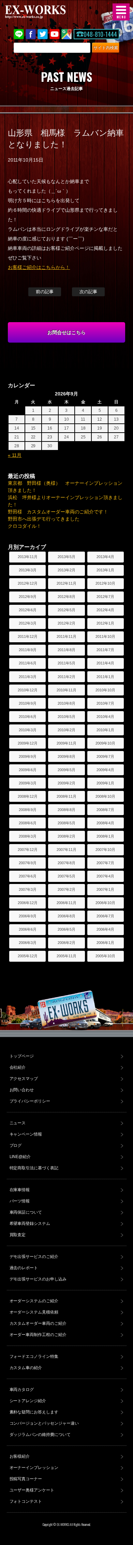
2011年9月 (27, 650)
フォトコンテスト (26, 1501)
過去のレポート (24, 1267)
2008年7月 (105, 810)
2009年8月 (66, 756)
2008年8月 (66, 810)
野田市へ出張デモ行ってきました (43, 519)
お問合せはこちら (66, 332)
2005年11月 (66, 956)
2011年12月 (28, 636)
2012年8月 (66, 597)
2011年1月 (105, 677)
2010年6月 (27, 717)
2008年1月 (105, 836)
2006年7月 (105, 916)
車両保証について (26, 1212)
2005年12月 (28, 956)
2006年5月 (66, 929)
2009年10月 (105, 743)
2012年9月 (27, 597)
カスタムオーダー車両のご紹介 (38, 1323)
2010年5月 (66, 717)
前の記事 (45, 291)
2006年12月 (28, 903)
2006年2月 (66, 943)
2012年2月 (66, 623)
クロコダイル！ (24, 526)
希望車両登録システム (30, 1223)
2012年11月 (66, 583)
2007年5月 (66, 876)
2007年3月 (27, 889)
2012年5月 (66, 610)
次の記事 (88, 291)
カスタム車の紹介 (26, 1367)
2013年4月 (105, 557)
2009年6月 (27, 770)
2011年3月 (27, 677)
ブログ (16, 1145)
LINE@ (19, 34)
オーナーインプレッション (34, 1467)
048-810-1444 (100, 34)
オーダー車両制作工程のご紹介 (38, 1334)
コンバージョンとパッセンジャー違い (44, 1423)
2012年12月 (28, 583)
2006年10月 (105, 903)
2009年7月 (105, 756)
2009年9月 (27, 756)
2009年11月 (66, 743)
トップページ (22, 1056)
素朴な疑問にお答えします (34, 1412)
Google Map (66, 34)
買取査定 (18, 1234)
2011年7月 (105, 650)
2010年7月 (105, 703)
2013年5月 (66, 557)
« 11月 (14, 455)
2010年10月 (105, 690)
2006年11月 (66, 903)
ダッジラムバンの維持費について (40, 1434)
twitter (43, 34)
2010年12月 (28, 690)
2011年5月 (66, 663)
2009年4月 (105, 770)
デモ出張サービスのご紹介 (34, 1256)
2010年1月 (105, 730)
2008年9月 (27, 810)
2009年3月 (27, 783)
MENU (121, 11)
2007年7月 (105, 863)
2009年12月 (28, 743)
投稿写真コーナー (26, 1478)
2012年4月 (105, 610)
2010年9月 (27, 703)
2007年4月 (105, 876)
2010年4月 (105, 717)
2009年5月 (66, 770)
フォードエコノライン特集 (34, 1356)
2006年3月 (27, 943)
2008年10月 (105, 796)
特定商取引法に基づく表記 (34, 1168)
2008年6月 (27, 823)
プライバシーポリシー (30, 1101)
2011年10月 (105, 636)
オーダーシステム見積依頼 (34, 1312)
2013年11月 (28, 557)
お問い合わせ (22, 1090)
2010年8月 (66, 703)
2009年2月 (66, 783)
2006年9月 (27, 916)
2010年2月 (66, 730)
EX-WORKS (46, 11)
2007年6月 (27, 876)
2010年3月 (27, 730)
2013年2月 (66, 570)
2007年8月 (66, 863)
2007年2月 (66, 889)
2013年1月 (105, 570)
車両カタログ (22, 1389)
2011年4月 (105, 663)
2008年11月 (66, 796)
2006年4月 (105, 929)
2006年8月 (66, 916)
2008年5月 (66, 823)
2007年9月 (27, 863)
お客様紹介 (20, 1456)
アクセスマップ (24, 1078)
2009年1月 (105, 783)
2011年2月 (66, 677)
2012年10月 (105, 583)
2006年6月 (27, 929)
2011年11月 (66, 636)
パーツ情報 (20, 1201)
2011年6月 (27, 663)
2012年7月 (105, 597)
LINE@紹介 (20, 1156)
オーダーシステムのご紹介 (34, 1301)
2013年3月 (27, 570)
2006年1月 (105, 943)
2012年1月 (105, 623)
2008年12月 (28, 796)
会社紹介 (18, 1067)
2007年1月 (105, 889)
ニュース (18, 1123)
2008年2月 (66, 836)
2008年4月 (105, 823)
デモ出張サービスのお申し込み (38, 1279)
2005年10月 (105, 956)
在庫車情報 (20, 1189)
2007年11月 (66, 849)
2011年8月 (66, 650)
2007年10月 (105, 849)
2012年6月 (27, 610)
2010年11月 (66, 690)
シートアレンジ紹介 (28, 1400)
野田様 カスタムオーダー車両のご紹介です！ (58, 511)
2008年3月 (27, 836)
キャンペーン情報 (26, 1134)
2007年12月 (28, 849)
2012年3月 (27, 623)
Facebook (31, 34)
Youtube (54, 34)
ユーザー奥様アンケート (32, 1490)
